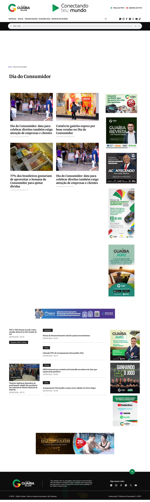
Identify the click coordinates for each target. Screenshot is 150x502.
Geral (46, 348)
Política (23, 342)
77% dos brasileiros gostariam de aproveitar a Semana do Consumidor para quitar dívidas (31, 181)
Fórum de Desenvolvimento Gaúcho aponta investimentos (66, 336)
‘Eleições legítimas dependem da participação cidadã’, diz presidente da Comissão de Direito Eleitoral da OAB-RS (23, 386)
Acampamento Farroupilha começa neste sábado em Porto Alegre (69, 388)
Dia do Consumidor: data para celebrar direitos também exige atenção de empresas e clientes (31, 129)
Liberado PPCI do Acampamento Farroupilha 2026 (63, 353)
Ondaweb (53, 496)
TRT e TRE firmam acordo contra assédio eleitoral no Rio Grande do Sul (23, 332)
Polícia (46, 365)
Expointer (47, 330)
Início (10, 67)
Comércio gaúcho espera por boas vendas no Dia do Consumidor (75, 129)
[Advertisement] (75, 47)
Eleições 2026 (16, 342)
